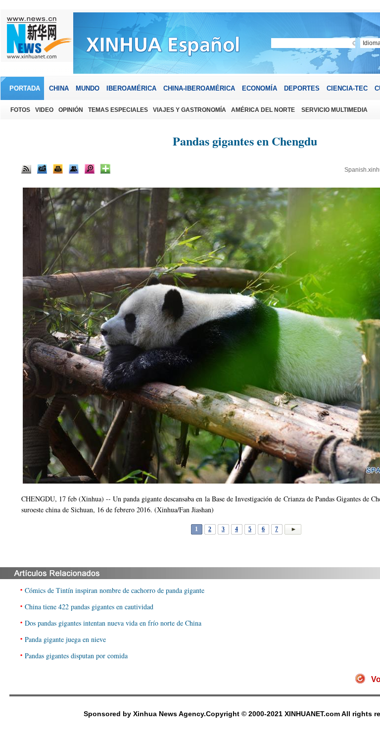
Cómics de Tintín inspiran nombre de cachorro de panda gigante (114, 590)
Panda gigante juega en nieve (65, 639)
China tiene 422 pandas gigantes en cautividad (89, 606)
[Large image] (90, 169)
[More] (105, 169)
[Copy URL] (74, 169)
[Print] (58, 169)
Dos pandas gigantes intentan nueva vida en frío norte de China (113, 623)
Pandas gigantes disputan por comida (76, 655)
